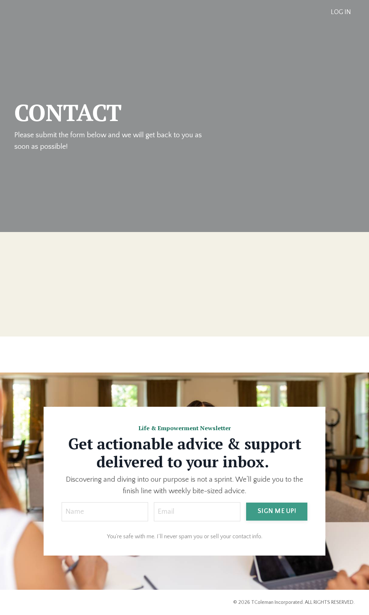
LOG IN (341, 12)
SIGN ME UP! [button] (277, 511)
